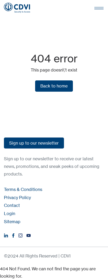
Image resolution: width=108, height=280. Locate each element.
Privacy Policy (17, 197)
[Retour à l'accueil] (17, 8)
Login (9, 213)
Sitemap (12, 221)
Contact (12, 205)
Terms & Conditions (23, 189)
